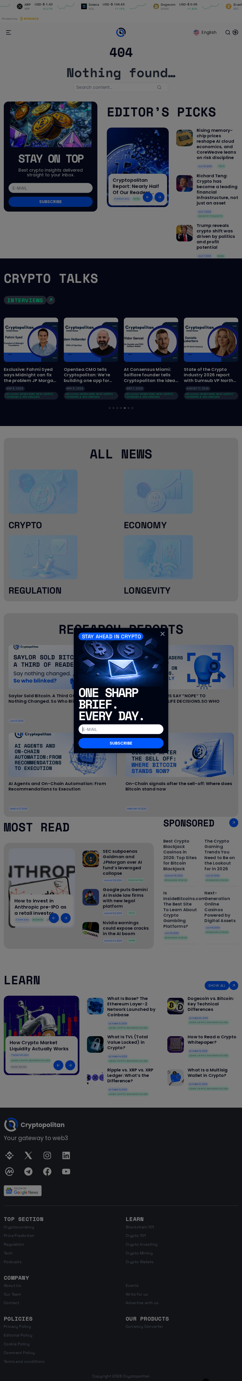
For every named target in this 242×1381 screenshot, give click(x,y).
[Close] (162, 633)
